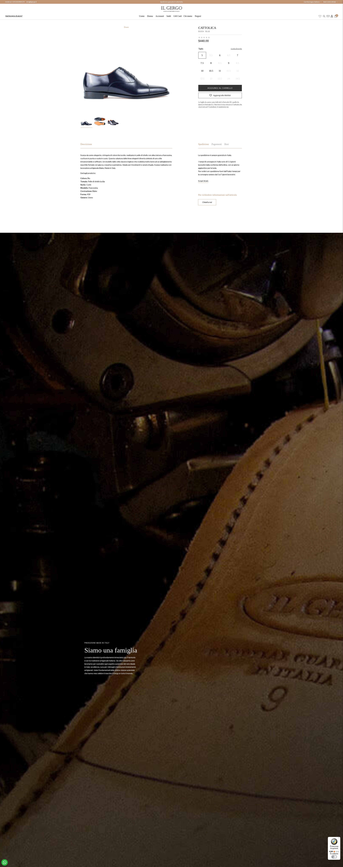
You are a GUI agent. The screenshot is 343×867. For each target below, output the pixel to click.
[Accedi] (331, 16)
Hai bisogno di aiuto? (14, 16)
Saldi (169, 16)
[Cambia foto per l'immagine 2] (100, 121)
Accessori (160, 16)
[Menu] (338, 838)
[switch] (334, 856)
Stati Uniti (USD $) (329, 2)
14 (229, 78)
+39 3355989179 (18, 2)
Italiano (317, 2)
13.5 (220, 78)
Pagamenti (217, 144)
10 (202, 70)
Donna (150, 16)
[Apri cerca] (324, 16)
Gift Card (178, 16)
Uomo (141, 16)
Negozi (198, 16)
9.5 (237, 63)
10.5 (211, 70)
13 (211, 78)
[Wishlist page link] (320, 16)
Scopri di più (203, 181)
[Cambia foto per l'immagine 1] (86, 121)
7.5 (202, 63)
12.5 (202, 78)
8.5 (219, 63)
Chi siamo (188, 16)
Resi (226, 144)
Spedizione (203, 144)
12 (237, 70)
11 (220, 70)
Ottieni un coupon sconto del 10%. (171, 2)
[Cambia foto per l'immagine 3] (113, 121)
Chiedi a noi (207, 202)
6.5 (228, 55)
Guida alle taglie (236, 49)
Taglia (200, 49)
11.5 (229, 70)
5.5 (210, 55)
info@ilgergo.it (31, 2)
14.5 (237, 78)
